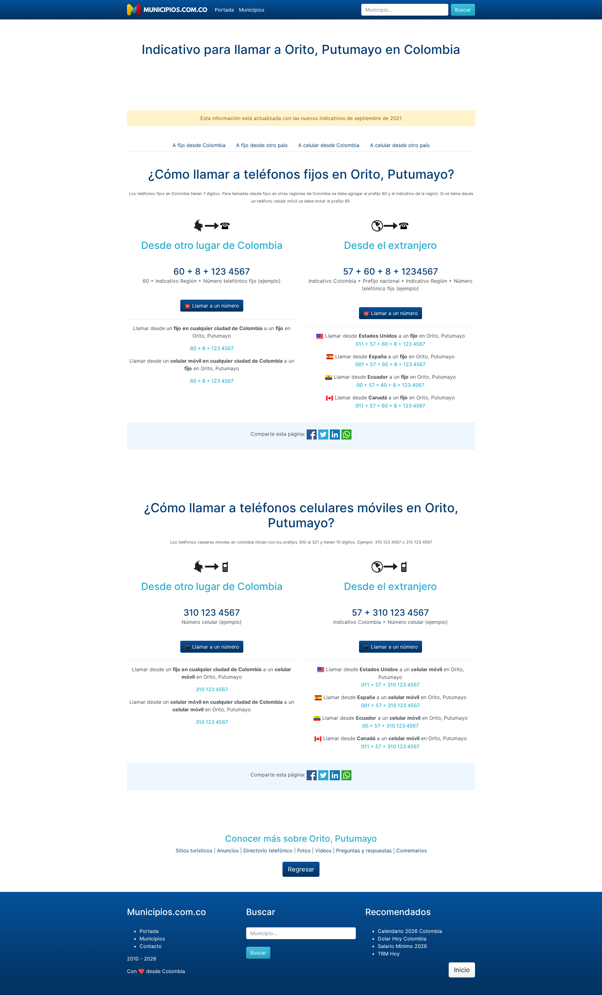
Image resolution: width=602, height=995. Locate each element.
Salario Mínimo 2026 (402, 946)
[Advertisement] (301, 89)
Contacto (151, 946)
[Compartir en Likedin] (335, 434)
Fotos (303, 850)
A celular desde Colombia (328, 145)
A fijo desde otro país (262, 145)
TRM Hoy (389, 953)
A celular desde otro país (400, 145)
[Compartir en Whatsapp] (346, 434)
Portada (224, 10)
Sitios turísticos (194, 850)
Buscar (463, 10)
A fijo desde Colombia (198, 145)
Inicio (462, 970)
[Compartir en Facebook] (312, 434)
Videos (323, 850)
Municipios (251, 10)
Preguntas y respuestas (364, 850)
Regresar (301, 869)
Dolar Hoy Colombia (402, 938)
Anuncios (228, 850)
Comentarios (411, 850)
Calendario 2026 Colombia (410, 931)
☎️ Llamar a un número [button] (211, 306)
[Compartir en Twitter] (323, 434)
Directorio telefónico (268, 850)
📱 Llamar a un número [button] (211, 647)
